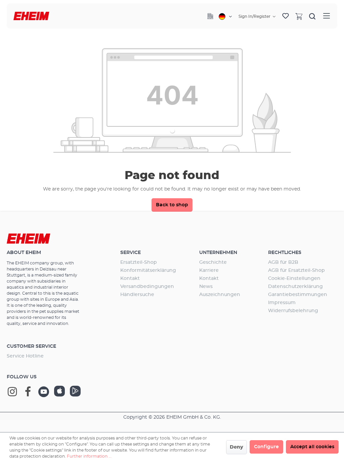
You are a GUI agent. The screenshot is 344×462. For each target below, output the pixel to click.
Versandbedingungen (147, 286)
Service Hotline (25, 356)
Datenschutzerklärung (295, 286)
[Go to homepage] (31, 16)
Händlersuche (137, 294)
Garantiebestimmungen (297, 294)
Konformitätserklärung (148, 270)
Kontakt (130, 278)
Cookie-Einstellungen (294, 278)
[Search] (312, 16)
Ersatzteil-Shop (138, 262)
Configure (266, 447)
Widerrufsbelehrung (293, 310)
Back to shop (172, 205)
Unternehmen (218, 252)
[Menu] (326, 16)
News (206, 286)
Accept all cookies (312, 447)
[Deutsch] (225, 16)
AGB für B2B (283, 262)
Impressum (282, 302)
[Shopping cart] (299, 16)
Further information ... (89, 456)
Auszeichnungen (219, 294)
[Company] (210, 16)
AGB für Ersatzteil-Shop (296, 270)
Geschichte (213, 262)
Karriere (209, 270)
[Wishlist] (285, 16)
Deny (236, 447)
